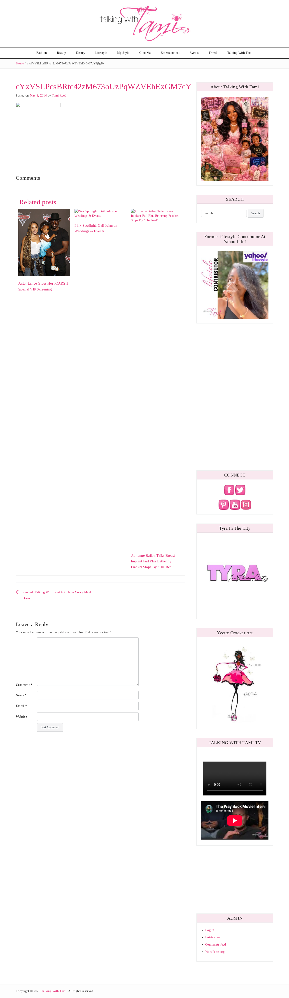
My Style (123, 52)
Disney (80, 52)
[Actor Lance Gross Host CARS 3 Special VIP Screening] (44, 242)
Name (21, 695)
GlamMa (145, 52)
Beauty (61, 52)
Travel (213, 52)
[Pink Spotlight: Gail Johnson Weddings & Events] (100, 213)
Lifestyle (101, 52)
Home (20, 63)
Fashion (41, 52)
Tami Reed (59, 95)
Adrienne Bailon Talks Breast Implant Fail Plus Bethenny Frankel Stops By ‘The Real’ (153, 561)
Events (194, 52)
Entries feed (213, 937)
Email (21, 706)
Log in (209, 930)
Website (21, 716)
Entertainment (170, 52)
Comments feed (215, 944)
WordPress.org (215, 951)
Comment (24, 685)
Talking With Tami (240, 52)
